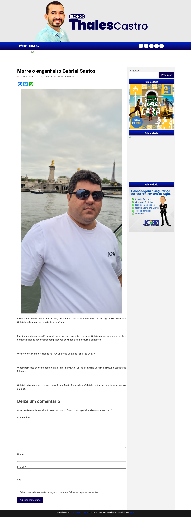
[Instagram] (146, 46)
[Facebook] (141, 46)
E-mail (21, 467)
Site (19, 479)
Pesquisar (134, 70)
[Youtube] (156, 46)
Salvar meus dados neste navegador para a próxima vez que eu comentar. (59, 492)
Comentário (24, 417)
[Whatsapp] (161, 46)
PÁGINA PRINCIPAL (29, 46)
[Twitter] (151, 46)
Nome (21, 454)
